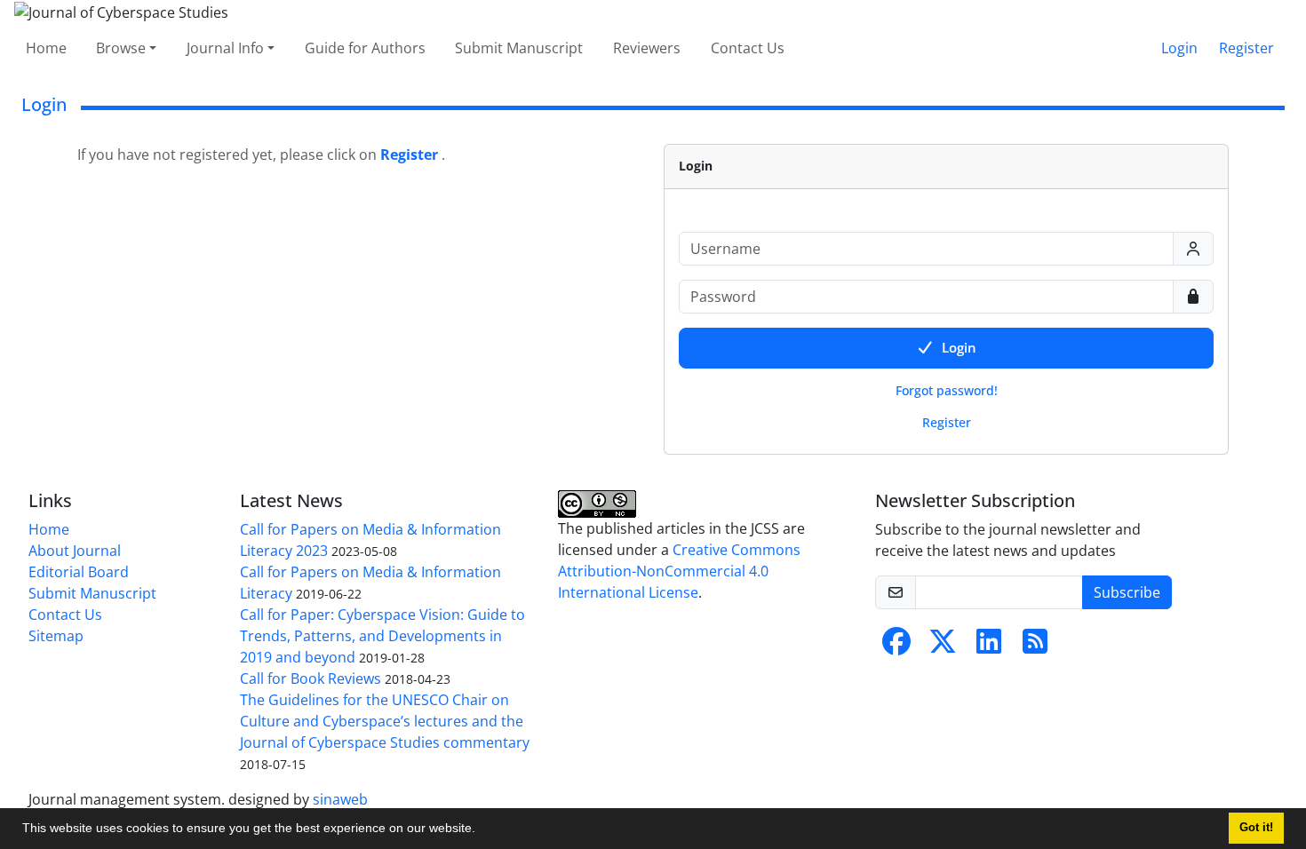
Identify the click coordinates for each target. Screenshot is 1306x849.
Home (46, 48)
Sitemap (56, 636)
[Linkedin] (989, 646)
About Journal (74, 550)
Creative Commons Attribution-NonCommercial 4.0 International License (679, 571)
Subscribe (1127, 592)
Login (1179, 48)
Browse (121, 48)
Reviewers (647, 48)
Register (1246, 48)
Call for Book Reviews (310, 678)
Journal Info (225, 48)
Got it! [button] (1256, 827)
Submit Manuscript (519, 48)
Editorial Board (78, 572)
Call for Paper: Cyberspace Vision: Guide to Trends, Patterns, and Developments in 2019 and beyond (382, 636)
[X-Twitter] (942, 646)
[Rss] (1035, 646)
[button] (481, 830)
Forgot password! (947, 390)
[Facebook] (896, 646)
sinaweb (340, 799)
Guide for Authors (365, 48)
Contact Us (747, 48)
